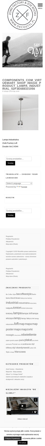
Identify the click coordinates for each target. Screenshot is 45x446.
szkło (31, 348)
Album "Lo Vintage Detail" (14, 374)
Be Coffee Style (11, 294)
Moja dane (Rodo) (12, 244)
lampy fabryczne (27, 318)
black (13, 298)
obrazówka (17, 335)
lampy (17, 318)
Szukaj (10, 163)
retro (19, 344)
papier (17, 340)
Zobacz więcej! (23, 419)
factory (30, 298)
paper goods (10, 340)
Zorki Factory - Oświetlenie (14, 369)
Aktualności (9, 241)
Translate (24, 187)
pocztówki (35, 340)
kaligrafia (9, 308)
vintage (12, 352)
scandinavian (26, 344)
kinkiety (9, 313)
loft (16, 324)
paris (21, 340)
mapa (28, 323)
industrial (12, 302)
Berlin (34, 294)
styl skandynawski (21, 347)
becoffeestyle (24, 293)
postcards (9, 344)
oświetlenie (28, 334)
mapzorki (27, 329)
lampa (17, 313)
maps (17, 329)
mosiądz (10, 335)
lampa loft (27, 313)
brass (18, 298)
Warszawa (20, 351)
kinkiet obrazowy (26, 308)
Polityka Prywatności (12, 239)
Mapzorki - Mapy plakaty (14, 372)
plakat (28, 339)
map (21, 323)
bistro (8, 298)
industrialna (24, 303)
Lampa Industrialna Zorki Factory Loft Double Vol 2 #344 (10, 143)
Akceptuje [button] (22, 443)
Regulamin (9, 236)
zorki (17, 91)
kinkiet (17, 307)
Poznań (14, 344)
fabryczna (24, 298)
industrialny (33, 303)
